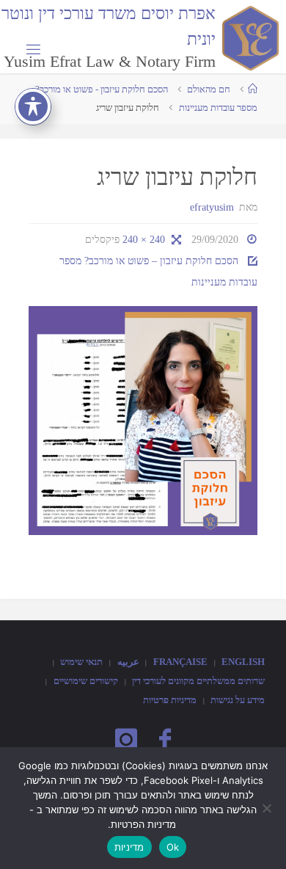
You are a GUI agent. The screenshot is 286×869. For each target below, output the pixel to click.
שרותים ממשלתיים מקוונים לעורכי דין (198, 680)
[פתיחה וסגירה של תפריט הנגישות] (33, 106)
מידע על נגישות (237, 699)
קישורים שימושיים (86, 680)
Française (180, 661)
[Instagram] (126, 740)
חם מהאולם (208, 89)
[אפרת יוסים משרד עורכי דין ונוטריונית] (248, 37)
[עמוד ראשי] (252, 89)
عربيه (128, 661)
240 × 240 (142, 239)
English (243, 661)
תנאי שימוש (81, 661)
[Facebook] (165, 740)
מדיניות (129, 847)
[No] (267, 808)
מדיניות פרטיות (170, 699)
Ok (173, 847)
